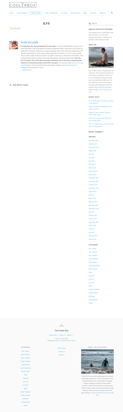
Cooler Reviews (22, 13)
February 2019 (93, 202)
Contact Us (62, 335)
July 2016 (91, 229)
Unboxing (91, 296)
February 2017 (93, 215)
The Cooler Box (61, 338)
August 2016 (92, 225)
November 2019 (93, 181)
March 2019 (92, 198)
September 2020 (94, 147)
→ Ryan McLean (26, 70)
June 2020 (91, 157)
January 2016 (92, 239)
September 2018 (94, 208)
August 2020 (92, 151)
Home (11, 13)
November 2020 (93, 140)
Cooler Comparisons (51, 13)
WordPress (57, 340)
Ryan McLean (29, 42)
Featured (91, 276)
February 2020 (93, 171)
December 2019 (93, 178)
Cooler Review (93, 262)
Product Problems (94, 289)
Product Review (93, 293)
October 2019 (93, 185)
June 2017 (91, 212)
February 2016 (93, 236)
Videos (91, 303)
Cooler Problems (94, 259)
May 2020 (91, 161)
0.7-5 (46, 23)
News (90, 286)
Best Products (75, 13)
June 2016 (91, 232)
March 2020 (92, 168)
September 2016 (94, 222)
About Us (103, 13)
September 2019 (94, 188)
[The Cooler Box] (22, 6)
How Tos (93, 13)
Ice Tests (64, 13)
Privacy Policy (53, 335)
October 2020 (93, 144)
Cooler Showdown (94, 265)
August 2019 (92, 191)
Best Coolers (36, 13)
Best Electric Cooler (20, 85)
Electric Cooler (93, 269)
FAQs (85, 13)
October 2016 (93, 219)
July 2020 (91, 154)
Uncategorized (93, 299)
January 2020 (92, 174)
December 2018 (93, 205)
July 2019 (91, 195)
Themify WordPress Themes (68, 340)
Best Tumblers (93, 255)
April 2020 (92, 164)
